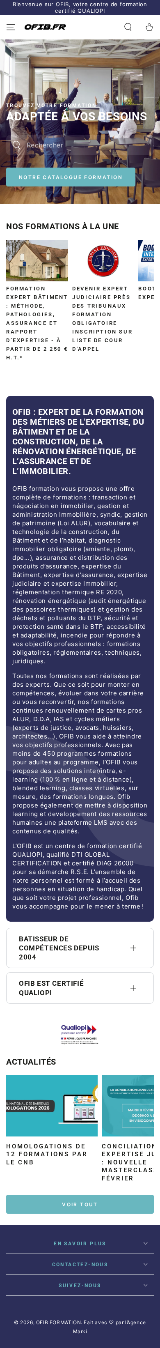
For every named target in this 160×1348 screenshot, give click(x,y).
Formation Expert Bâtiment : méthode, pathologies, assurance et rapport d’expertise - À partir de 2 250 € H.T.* (37, 323)
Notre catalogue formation (71, 177)
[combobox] (69, 145)
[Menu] (10, 27)
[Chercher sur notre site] (16, 145)
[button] (128, 27)
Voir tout (80, 1204)
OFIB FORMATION (58, 1322)
